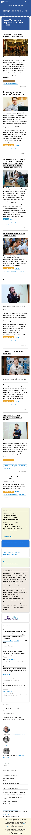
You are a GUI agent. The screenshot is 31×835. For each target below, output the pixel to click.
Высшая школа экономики (9, 1)
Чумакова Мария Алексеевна (18, 734)
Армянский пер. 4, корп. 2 (13, 715)
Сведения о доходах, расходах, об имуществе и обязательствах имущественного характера (15, 791)
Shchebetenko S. (7, 691)
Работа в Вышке (7, 803)
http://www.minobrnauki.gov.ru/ (10, 809)
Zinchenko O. (12, 659)
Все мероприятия (8, 536)
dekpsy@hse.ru (16, 711)
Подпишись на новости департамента (15, 543)
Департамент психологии (15, 10)
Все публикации (7, 699)
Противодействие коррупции (10, 788)
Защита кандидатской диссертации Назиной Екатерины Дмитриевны (11, 517)
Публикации (7, 626)
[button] (3, 294)
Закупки (5, 780)
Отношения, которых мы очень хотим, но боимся (14, 234)
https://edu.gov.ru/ (7, 814)
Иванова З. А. (6, 674)
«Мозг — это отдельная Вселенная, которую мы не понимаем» (12, 417)
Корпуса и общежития (8, 778)
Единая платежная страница (10, 801)
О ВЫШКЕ (5, 765)
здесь (24, 823)
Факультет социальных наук (15, 5)
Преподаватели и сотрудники (10, 775)
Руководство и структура (9, 770)
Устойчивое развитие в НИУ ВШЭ (11, 773)
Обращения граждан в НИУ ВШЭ (11, 783)
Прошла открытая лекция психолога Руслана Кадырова (13, 93)
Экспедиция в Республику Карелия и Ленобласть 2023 (13, 35)
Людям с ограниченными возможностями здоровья (13, 797)
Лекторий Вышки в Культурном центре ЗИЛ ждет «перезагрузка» (14, 479)
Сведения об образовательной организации (14, 794)
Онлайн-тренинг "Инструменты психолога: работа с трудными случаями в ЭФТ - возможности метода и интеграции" (12, 528)
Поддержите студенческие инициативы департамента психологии (14, 563)
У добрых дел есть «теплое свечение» (13, 352)
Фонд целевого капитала (9, 785)
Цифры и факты (7, 768)
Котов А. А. (16, 640)
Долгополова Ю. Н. (8, 640)
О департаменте (8, 570)
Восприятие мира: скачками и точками (13, 281)
